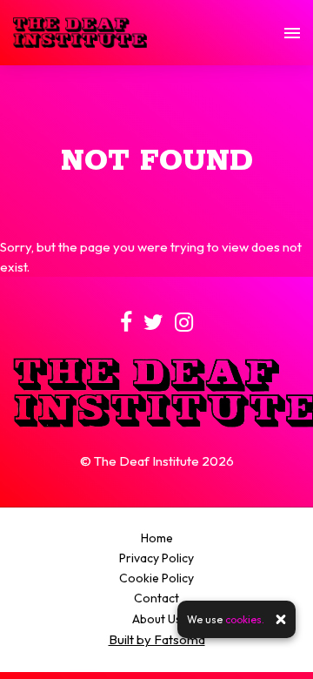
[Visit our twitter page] (153, 325)
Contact (156, 598)
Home (157, 538)
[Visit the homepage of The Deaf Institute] (80, 32)
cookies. (244, 619)
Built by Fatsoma (157, 639)
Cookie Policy (156, 578)
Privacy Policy (156, 558)
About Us (157, 619)
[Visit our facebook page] (126, 325)
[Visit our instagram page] (183, 325)
